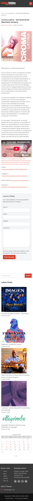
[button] (30, 3)
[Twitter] (19, 481)
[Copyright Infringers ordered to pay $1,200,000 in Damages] (14, 419)
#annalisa (26, 164)
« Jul (15, 456)
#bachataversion (6, 160)
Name (5, 207)
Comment (6, 228)
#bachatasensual (16, 160)
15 (23, 444)
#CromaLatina (11, 158)
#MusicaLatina (5, 162)
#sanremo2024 (18, 164)
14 (19, 444)
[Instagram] (22, 481)
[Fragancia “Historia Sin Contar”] (14, 330)
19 (10, 447)
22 (24, 447)
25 (6, 449)
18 (6, 447)
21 (19, 447)
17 (2, 447)
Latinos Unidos (7, 25)
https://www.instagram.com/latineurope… (14, 187)
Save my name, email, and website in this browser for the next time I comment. (16, 252)
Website (5, 221)
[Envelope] (26, 481)
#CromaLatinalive (24, 162)
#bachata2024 (14, 162)
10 (2, 444)
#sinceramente (20, 158)
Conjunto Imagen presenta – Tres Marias (15, 313)
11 (6, 444)
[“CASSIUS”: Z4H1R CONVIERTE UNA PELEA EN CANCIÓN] (14, 394)
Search (28, 275)
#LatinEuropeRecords (7, 164)
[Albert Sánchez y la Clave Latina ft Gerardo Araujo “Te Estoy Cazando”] (14, 361)
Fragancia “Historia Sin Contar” (11, 344)
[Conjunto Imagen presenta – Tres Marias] (14, 300)
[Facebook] (15, 481)
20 (15, 447)
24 (2, 449)
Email (5, 214)
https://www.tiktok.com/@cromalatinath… (15, 169)
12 (10, 444)
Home (3, 13)
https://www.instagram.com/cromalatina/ (15, 176)
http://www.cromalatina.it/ (20, 180)
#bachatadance (26, 160)
